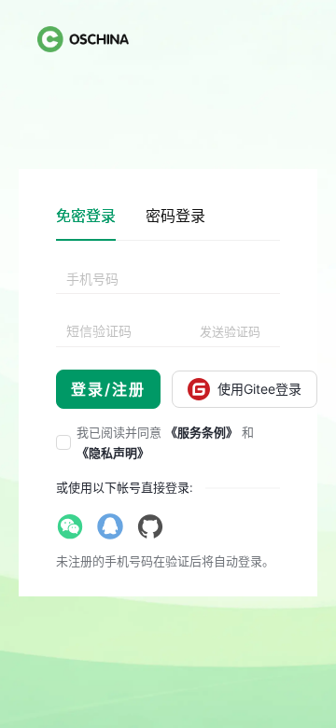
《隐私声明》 (113, 452)
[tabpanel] (168, 337)
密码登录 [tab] (175, 215)
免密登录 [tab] (86, 215)
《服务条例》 (201, 432)
